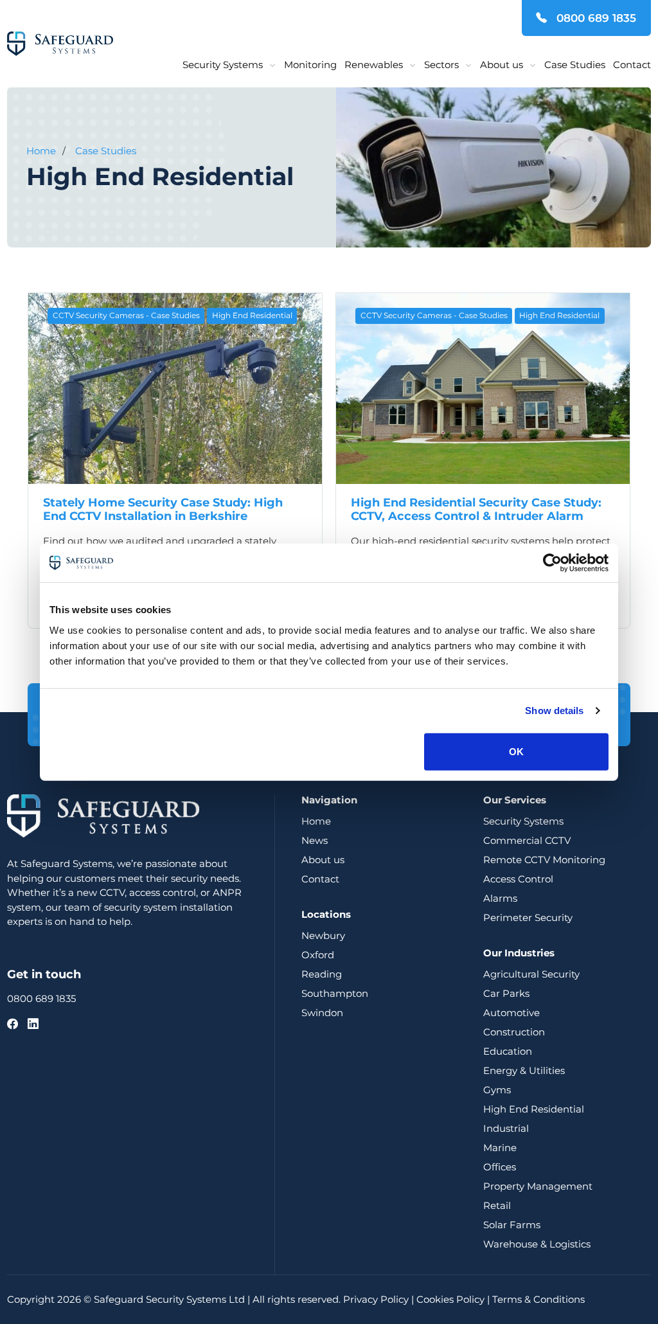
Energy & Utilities (524, 1070)
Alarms (500, 898)
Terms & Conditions (538, 1299)
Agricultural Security (531, 974)
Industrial (506, 1128)
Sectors (441, 64)
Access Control (518, 879)
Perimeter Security (528, 917)
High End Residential (252, 315)
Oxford (317, 955)
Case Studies (574, 64)
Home (41, 151)
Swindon (322, 1012)
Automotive (511, 1012)
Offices (499, 1167)
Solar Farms (511, 1225)
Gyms (497, 1090)
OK (516, 751)
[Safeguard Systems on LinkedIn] (33, 1023)
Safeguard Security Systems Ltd (169, 1299)
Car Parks (506, 993)
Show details (554, 710)
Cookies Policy (450, 1299)
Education (507, 1051)
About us (501, 64)
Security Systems (222, 64)
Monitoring (310, 64)
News (314, 840)
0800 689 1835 (594, 18)
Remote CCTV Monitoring (544, 860)
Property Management (537, 1186)
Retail (497, 1205)
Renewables (373, 64)
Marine (500, 1147)
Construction (514, 1032)
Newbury (323, 935)
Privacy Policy (376, 1299)
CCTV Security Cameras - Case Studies (126, 315)
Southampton (334, 993)
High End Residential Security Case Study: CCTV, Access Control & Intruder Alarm (476, 510)
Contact (632, 64)
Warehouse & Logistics (537, 1244)
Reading (321, 974)
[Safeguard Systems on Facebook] (12, 1023)
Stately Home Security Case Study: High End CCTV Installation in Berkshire (163, 510)
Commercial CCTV (527, 840)
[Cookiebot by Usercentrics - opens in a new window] (552, 563)
